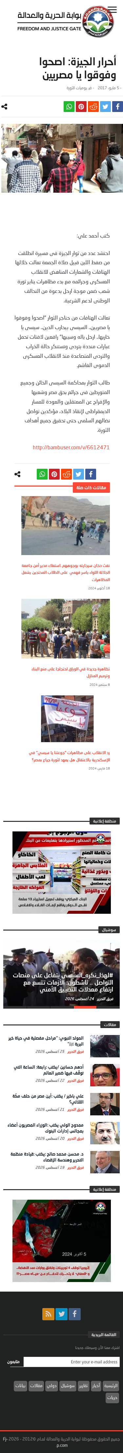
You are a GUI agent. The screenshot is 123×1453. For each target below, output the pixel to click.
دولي (51, 1385)
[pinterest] (81, 106)
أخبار (96, 1385)
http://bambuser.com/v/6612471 (71, 447)
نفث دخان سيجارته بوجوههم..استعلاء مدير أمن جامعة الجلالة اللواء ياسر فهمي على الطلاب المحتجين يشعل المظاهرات (66, 572)
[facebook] (117, 106)
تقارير (83, 1385)
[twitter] (105, 106)
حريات (112, 1397)
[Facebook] (75, 1314)
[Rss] (48, 1314)
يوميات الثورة (77, 87)
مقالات (36, 1385)
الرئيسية (110, 1385)
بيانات (20, 1385)
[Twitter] (61, 1314)
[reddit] (93, 106)
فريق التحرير (104, 998)
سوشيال (68, 1385)
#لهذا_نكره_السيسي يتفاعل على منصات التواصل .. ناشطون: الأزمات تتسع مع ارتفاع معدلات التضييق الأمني (63, 982)
